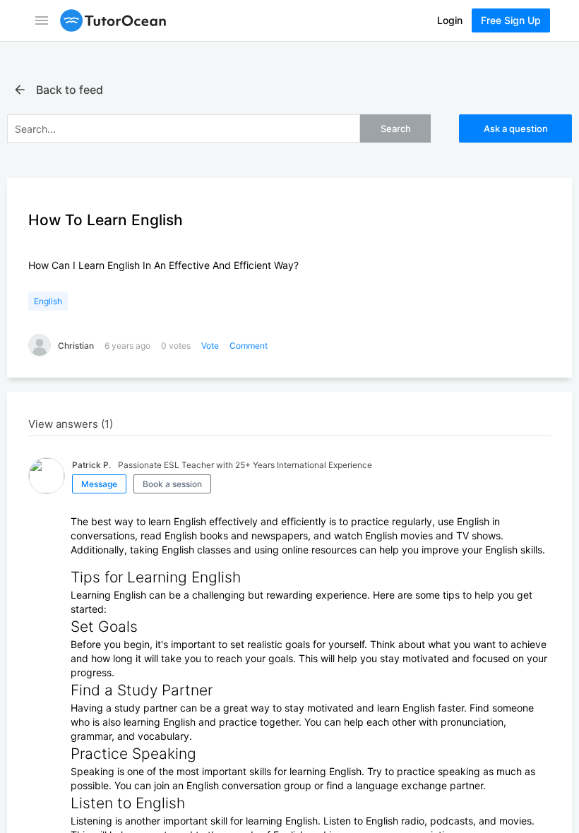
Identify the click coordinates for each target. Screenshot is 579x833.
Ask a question (516, 128)
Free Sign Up (511, 20)
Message (99, 484)
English (48, 301)
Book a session (172, 484)
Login (449, 20)
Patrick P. (91, 465)
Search (396, 128)
